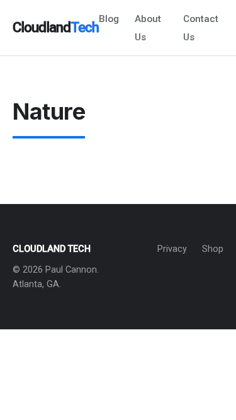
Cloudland (56, 27)
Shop (212, 249)
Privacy (172, 249)
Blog (109, 19)
